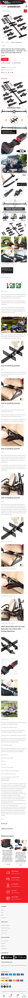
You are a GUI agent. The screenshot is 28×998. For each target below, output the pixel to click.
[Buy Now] (11, 843)
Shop (2, 912)
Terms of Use (4, 933)
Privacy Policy (4, 930)
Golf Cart (8, 42)
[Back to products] (4, 46)
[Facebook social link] (5, 73)
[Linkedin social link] (10, 73)
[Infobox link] (14, 873)
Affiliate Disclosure (5, 928)
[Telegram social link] (12, 73)
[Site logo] (14, 7)
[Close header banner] (26, 2)
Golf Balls (3, 943)
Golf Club (3, 946)
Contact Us (3, 918)
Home (2, 42)
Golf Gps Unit (4, 949)
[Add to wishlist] (11, 841)
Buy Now (5, 59)
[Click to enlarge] (4, 37)
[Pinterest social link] (9, 73)
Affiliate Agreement (5, 925)
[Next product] (5, 46)
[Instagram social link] (7, 986)
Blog (2, 915)
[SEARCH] (25, 11)
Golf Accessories (5, 941)
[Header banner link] (12, 2)
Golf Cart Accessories (16, 42)
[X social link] (7, 73)
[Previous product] (2, 46)
